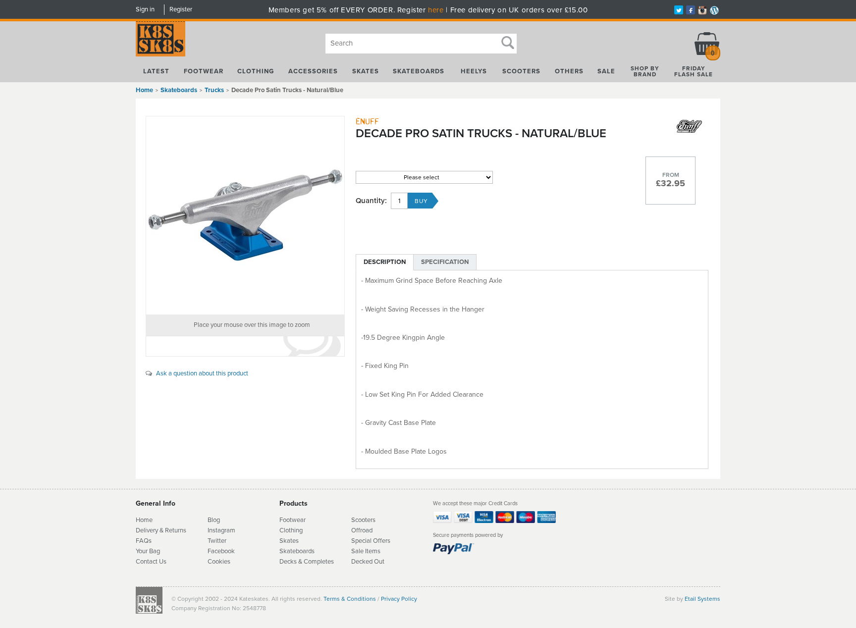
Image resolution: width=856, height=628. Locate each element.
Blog (214, 520)
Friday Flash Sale (693, 71)
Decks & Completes (306, 562)
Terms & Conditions (349, 598)
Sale (606, 71)
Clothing (255, 71)
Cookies (219, 562)
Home (144, 90)
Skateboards (418, 71)
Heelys (474, 71)
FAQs (144, 541)
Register (180, 9)
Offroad (362, 530)
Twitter (217, 541)
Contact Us (151, 562)
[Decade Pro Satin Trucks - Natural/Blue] (245, 215)
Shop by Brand (645, 71)
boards (305, 551)
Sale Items (365, 551)
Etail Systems (702, 598)
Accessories (313, 71)
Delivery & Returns (161, 530)
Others (569, 71)
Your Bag (148, 551)
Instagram (221, 530)
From (670, 175)
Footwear (203, 71)
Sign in (145, 9)
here (435, 9)
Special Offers (370, 541)
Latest (156, 71)
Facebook (221, 551)
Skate (287, 551)
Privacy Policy (399, 598)
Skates (365, 71)
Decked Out (367, 562)
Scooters (521, 71)
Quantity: (371, 201)
